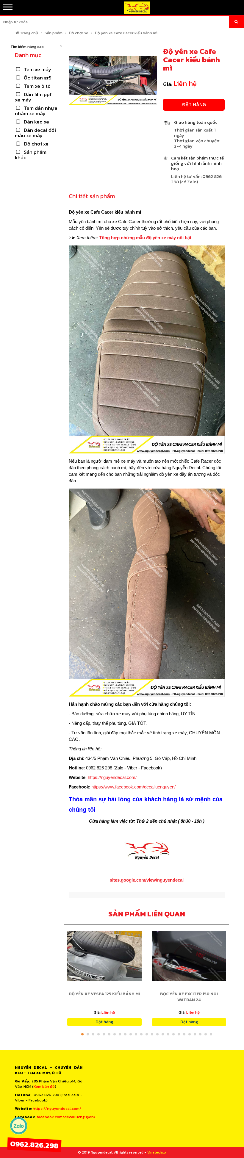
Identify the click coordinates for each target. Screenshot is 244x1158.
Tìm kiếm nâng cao (27, 46)
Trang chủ (29, 33)
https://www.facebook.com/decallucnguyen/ (133, 786)
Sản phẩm (53, 33)
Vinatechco (156, 1152)
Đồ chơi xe (78, 33)
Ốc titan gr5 (37, 77)
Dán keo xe (36, 121)
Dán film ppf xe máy (33, 97)
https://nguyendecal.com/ (112, 777)
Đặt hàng (194, 104)
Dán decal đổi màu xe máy (35, 132)
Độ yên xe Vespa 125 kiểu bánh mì (104, 994)
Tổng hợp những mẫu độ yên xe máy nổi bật (145, 237)
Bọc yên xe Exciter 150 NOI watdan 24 (189, 997)
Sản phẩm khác (30, 154)
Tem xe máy (37, 69)
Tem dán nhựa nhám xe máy (36, 110)
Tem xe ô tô (37, 86)
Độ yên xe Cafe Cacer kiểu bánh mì (126, 33)
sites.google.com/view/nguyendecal (147, 879)
